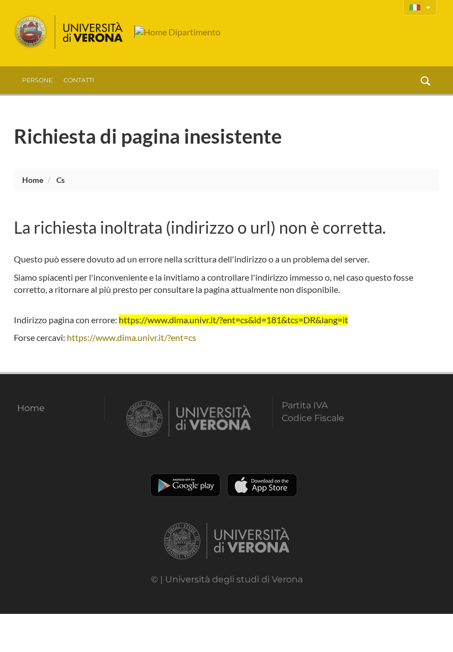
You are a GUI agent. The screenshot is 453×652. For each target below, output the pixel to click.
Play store (185, 485)
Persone (37, 80)
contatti (79, 80)
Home (32, 180)
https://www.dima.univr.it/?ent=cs (131, 337)
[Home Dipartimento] (177, 31)
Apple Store (262, 485)
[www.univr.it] (69, 32)
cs (60, 180)
